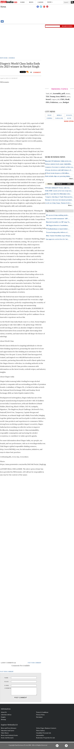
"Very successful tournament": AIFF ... (57, 218)
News (31, 2)
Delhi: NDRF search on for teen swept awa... (58, 191)
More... (71, 179)
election (68, 93)
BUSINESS (12, 58)
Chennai (49, 118)
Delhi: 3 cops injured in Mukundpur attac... (58, 194)
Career (40, 2)
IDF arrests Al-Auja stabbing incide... (57, 215)
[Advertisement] (46, 14)
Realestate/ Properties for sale (45, 738)
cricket (60, 102)
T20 (47, 96)
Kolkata (69, 115)
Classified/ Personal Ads (43, 733)
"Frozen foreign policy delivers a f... (57, 232)
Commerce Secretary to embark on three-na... (59, 167)
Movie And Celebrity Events (9, 735)
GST (51, 93)
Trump (52, 96)
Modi (67, 99)
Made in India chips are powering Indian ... (58, 176)
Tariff (47, 93)
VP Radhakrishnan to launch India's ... (57, 229)
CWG (62, 99)
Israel (48, 99)
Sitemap (3, 719)
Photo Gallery (40, 730)
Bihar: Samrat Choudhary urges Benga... (58, 236)
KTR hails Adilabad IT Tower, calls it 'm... (57, 188)
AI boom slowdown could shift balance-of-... (58, 170)
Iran (58, 96)
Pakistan (54, 102)
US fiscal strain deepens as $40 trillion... (57, 173)
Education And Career (7, 730)
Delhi (49, 115)
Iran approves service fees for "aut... (57, 239)
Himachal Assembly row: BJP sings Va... (58, 222)
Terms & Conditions (42, 712)
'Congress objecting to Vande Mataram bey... (59, 197)
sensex (68, 96)
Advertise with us (6, 715)
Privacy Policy (40, 715)
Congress (54, 99)
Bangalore (59, 118)
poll (63, 93)
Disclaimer (39, 717)
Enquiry (3, 717)
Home (22, 2)
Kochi (69, 118)
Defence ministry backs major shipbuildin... (58, 164)
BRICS (63, 96)
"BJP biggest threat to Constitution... (57, 225)
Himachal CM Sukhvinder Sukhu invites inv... (58, 161)
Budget (66, 102)
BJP (58, 99)
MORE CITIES (69, 121)
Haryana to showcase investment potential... (59, 200)
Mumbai (59, 115)
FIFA (48, 102)
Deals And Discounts (7, 738)
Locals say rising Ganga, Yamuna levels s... (58, 203)
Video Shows (5, 733)
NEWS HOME (4, 58)
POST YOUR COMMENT (34, 663)
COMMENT (37, 72)
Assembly (57, 93)
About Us (4, 712)
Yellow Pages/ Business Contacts (46, 728)
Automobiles (40, 735)
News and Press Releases (8, 728)
